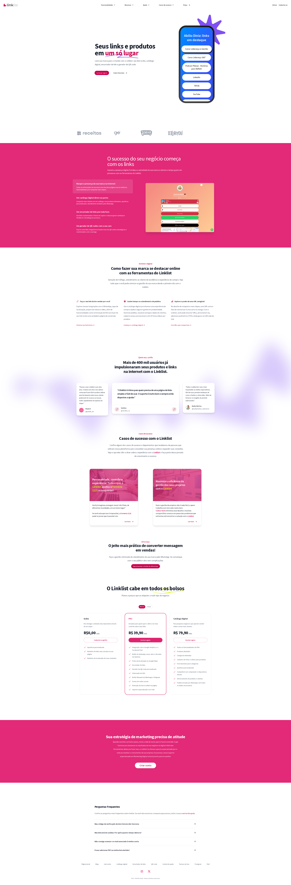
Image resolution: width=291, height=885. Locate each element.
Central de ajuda (168, 864)
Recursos (128, 5)
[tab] (103, 186)
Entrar (274, 5)
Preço (186, 5)
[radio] (142, 606)
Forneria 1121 (125, 513)
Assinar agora (145, 640)
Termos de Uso (184, 864)
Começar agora (101, 73)
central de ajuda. (188, 813)
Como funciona (120, 73)
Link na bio (107, 864)
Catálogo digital (122, 864)
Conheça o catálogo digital (134, 325)
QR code (154, 864)
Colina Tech (160, 510)
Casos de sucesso (165, 5)
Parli (208, 864)
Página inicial (86, 864)
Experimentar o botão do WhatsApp (145, 566)
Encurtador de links (139, 864)
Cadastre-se (283, 5)
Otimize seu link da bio (85, 325)
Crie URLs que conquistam (181, 325)
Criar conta (145, 765)
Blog (97, 864)
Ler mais (129, 522)
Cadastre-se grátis (100, 640)
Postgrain (198, 864)
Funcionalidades (107, 5)
